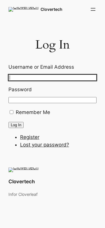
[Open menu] (93, 9)
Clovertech (51, 9)
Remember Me (33, 112)
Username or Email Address (41, 67)
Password (20, 89)
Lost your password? (44, 145)
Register (29, 137)
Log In (16, 125)
